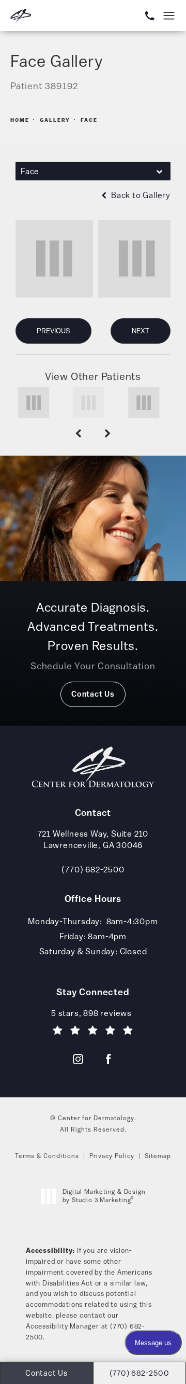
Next (140, 331)
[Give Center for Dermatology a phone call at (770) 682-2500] (145, 15)
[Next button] (107, 434)
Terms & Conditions (47, 1156)
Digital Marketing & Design (104, 1196)
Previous (53, 331)
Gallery (55, 120)
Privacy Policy (111, 1156)
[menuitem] (78, 1059)
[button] (169, 16)
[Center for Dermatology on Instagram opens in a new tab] (78, 1059)
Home (19, 120)
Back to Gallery (140, 195)
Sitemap (158, 1156)
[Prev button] (78, 434)
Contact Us (93, 693)
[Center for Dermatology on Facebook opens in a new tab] (108, 1059)
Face (89, 120)
